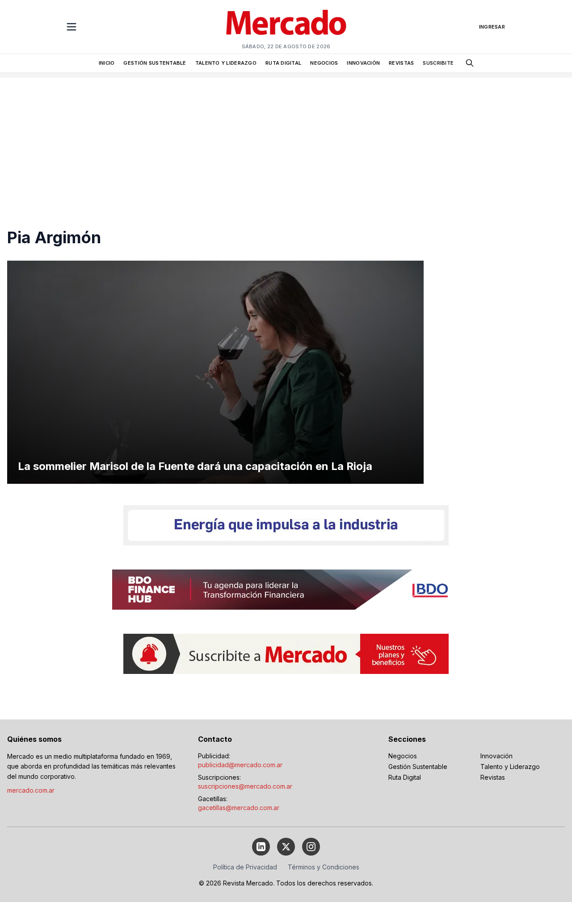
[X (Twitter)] (286, 847)
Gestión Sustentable (417, 766)
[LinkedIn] (261, 847)
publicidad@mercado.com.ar (240, 765)
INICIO (107, 63)
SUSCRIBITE (438, 63)
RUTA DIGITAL (283, 63)
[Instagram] (311, 847)
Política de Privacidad (245, 867)
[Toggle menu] (71, 27)
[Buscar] (470, 63)
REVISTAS (401, 63)
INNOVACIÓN (363, 63)
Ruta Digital (404, 777)
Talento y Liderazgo (510, 766)
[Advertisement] (286, 140)
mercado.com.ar (31, 790)
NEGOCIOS (324, 63)
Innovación (496, 756)
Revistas (492, 777)
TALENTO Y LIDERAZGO (226, 63)
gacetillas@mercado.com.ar (238, 807)
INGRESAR (492, 27)
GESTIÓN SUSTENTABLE (154, 63)
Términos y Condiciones (323, 867)
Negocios (402, 756)
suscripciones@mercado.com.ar (245, 786)
